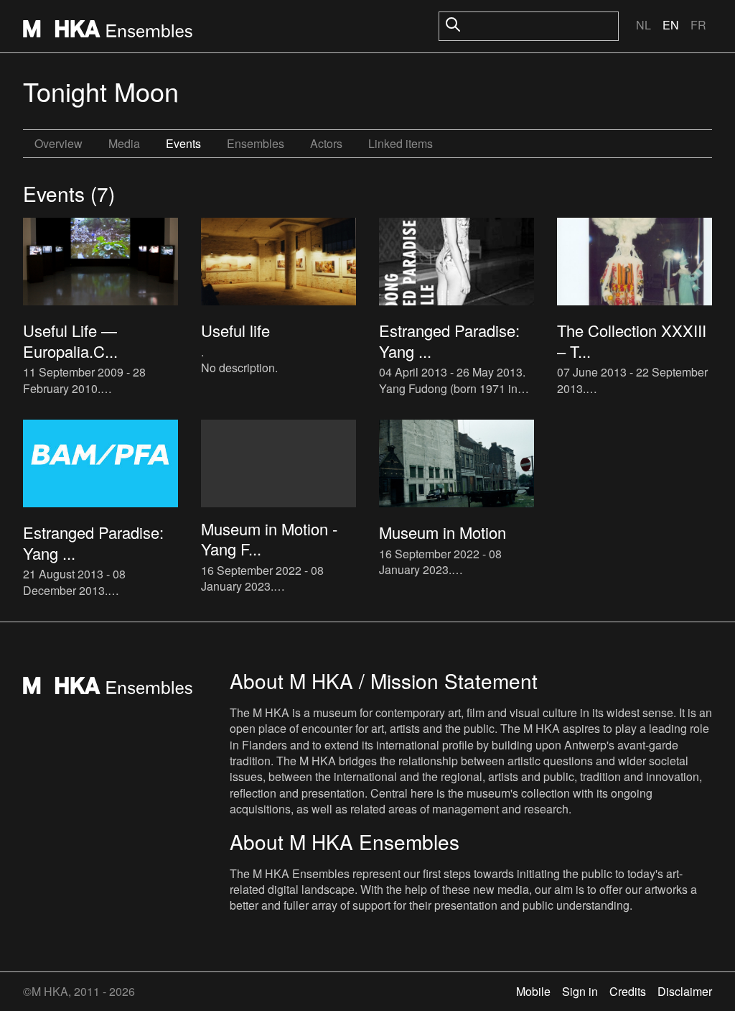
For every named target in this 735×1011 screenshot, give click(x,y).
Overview (58, 143)
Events (183, 143)
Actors (326, 143)
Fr (698, 25)
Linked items (400, 143)
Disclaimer (684, 991)
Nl (643, 25)
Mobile (533, 991)
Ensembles (255, 143)
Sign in (580, 991)
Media (124, 143)
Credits (627, 991)
